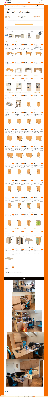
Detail (13, 78)
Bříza (5, 48)
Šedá (9, 48)
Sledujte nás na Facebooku (23, 393)
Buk (6, 48)
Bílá (17, 48)
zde (32, 396)
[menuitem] (6, 4)
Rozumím (34, 396)
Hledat (29, 2)
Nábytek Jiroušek (8, 28)
